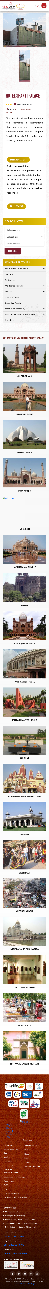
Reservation (9, 1181)
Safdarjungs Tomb (24, 643)
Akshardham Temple (24, 567)
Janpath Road (24, 1025)
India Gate (24, 529)
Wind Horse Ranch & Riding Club (9, 1131)
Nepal (26, 1154)
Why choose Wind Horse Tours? (20, 314)
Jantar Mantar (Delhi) (24, 720)
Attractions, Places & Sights (15, 1197)
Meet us (8, 291)
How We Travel (12, 297)
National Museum (24, 987)
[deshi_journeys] (27, 1265)
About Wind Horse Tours (16, 268)
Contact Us (10, 280)
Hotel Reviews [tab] (16, 206)
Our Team (9, 274)
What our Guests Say (15, 308)
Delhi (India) (10, 1227)
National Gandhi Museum (24, 1063)
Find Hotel (12, 251)
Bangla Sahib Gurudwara (24, 949)
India (26, 1158)
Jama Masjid (24, 490)
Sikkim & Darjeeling (32, 1166)
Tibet (26, 1162)
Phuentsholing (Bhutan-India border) (20, 1219)
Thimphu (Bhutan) (12, 1223)
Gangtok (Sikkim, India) (27, 1227)
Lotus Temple (24, 452)
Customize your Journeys (14, 1177)
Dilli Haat (24, 872)
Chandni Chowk (24, 911)
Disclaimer (9, 320)
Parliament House (24, 681)
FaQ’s (6, 1185)
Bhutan (27, 1150)
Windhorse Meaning (14, 285)
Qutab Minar (24, 376)
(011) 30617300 (23, 109)
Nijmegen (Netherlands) (15, 1215)
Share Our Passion (13, 303)
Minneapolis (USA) (12, 1212)
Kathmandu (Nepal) (32, 1223)
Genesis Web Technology (24, 1284)
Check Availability (11, 1193)
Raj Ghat (24, 758)
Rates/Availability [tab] (18, 159)
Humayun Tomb (24, 414)
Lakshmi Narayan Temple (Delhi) (24, 796)
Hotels (6, 1189)
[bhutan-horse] (11, 1265)
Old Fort (25, 605)
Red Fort (24, 834)
